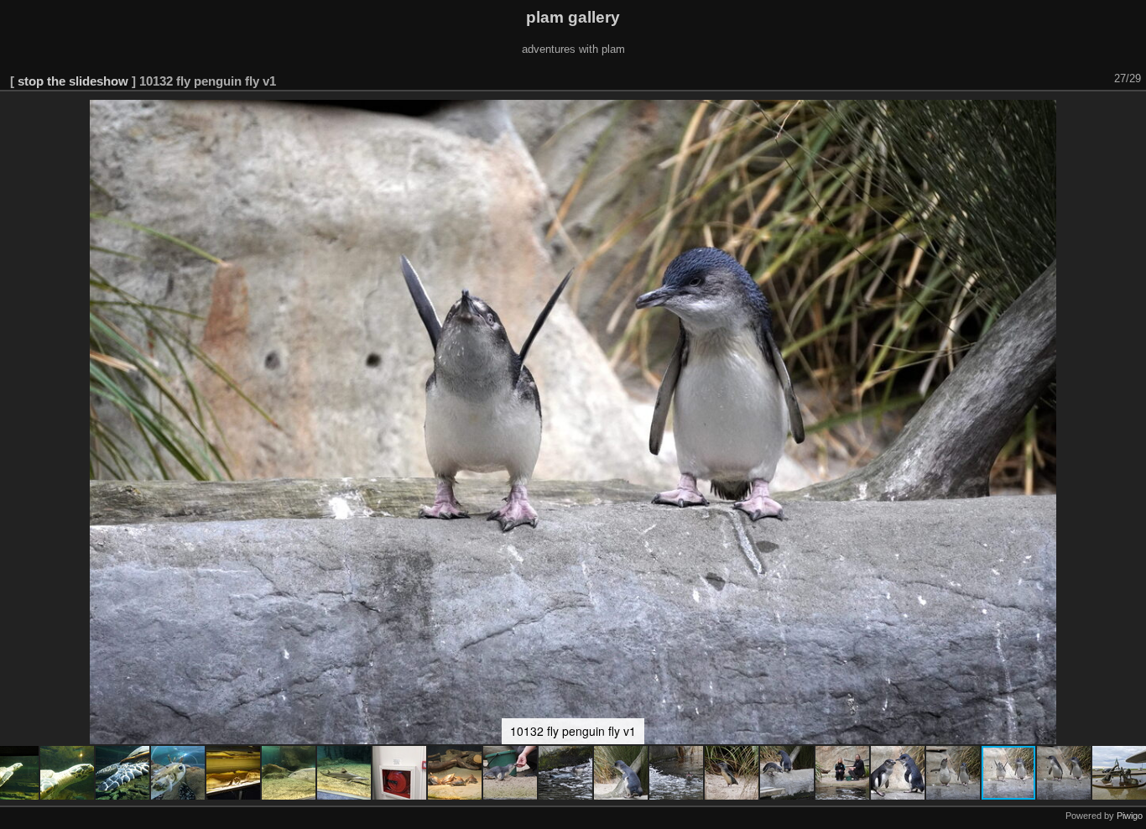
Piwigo (1130, 816)
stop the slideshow (73, 81)
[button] (68, 772)
